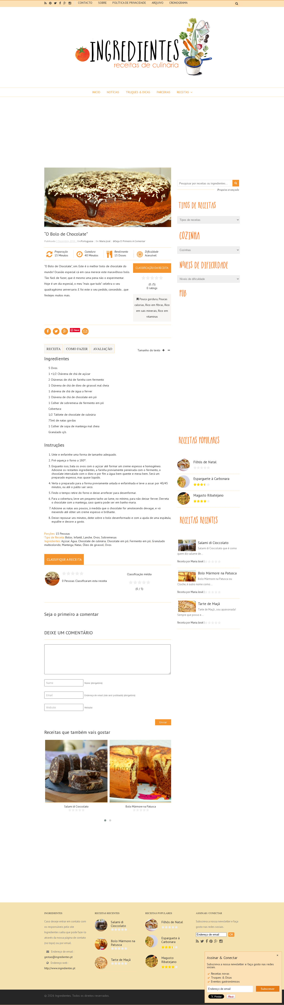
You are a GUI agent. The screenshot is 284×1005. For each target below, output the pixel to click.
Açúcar (65, 541)
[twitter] (55, 3)
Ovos (96, 537)
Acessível (151, 255)
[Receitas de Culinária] (142, 77)
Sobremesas (109, 537)
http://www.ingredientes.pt (59, 968)
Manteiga (67, 545)
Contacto (85, 3)
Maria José (104, 241)
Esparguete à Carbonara (211, 478)
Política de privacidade (129, 3)
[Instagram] (220, 941)
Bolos (68, 537)
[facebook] (60, 3)
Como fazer (77, 349)
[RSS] (197, 941)
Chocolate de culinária (92, 541)
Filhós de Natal (204, 462)
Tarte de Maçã (209, 603)
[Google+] (216, 941)
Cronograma (178, 3)
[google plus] (64, 3)
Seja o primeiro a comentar (130, 241)
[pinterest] (50, 3)
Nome (93, 683)
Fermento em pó (140, 541)
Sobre (102, 3)
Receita (54, 349)
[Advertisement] (142, 128)
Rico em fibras (154, 305)
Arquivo (157, 3)
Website (88, 707)
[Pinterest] (210, 941)
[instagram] (70, 3)
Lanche (87, 537)
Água (74, 541)
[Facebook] (207, 941)
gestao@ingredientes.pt (58, 957)
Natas (78, 545)
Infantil (78, 537)
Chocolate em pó (117, 541)
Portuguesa (87, 241)
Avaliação (102, 349)
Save (76, 330)
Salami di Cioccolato (76, 806)
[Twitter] (202, 941)
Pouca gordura (149, 299)
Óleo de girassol (93, 545)
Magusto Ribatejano (208, 495)
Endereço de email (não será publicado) (109, 695)
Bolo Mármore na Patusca (141, 806)
